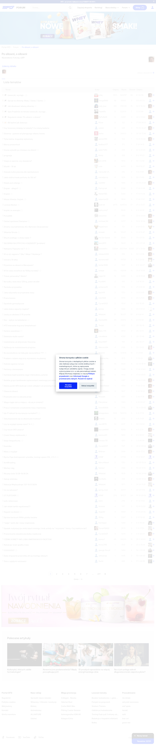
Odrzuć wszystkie (87, 385)
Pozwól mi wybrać (85, 379)
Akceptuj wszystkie (68, 385)
